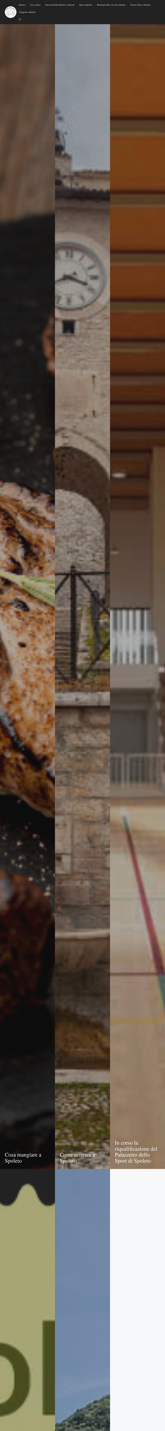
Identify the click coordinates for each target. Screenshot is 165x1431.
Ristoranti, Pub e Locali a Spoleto (111, 4)
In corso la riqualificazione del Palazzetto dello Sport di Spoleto (136, 1151)
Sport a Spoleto (85, 4)
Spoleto (22, 4)
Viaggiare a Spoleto (27, 12)
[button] (19, 19)
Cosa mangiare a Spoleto (23, 1157)
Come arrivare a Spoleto (77, 1157)
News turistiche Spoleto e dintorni (59, 4)
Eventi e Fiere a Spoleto (140, 4)
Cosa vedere (35, 4)
